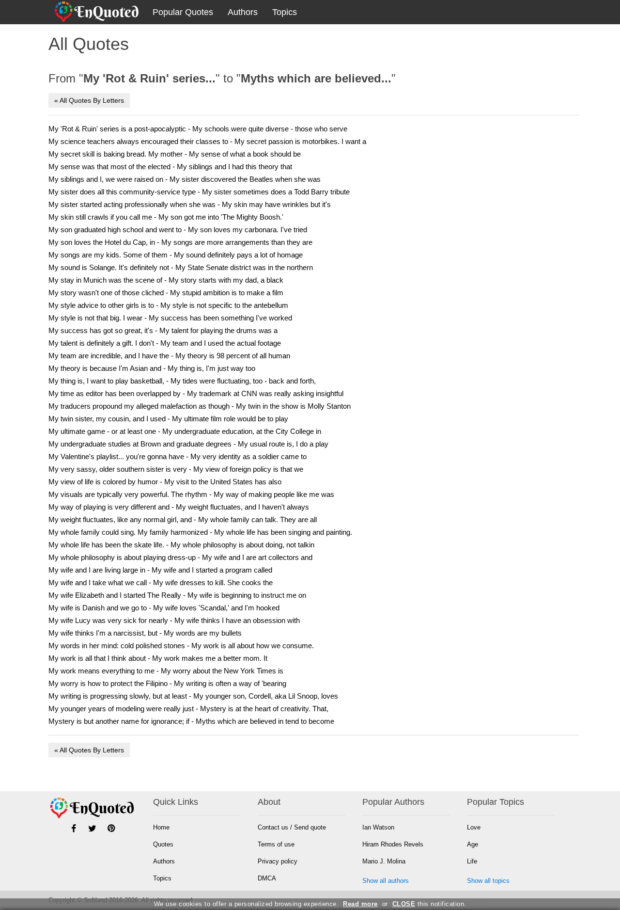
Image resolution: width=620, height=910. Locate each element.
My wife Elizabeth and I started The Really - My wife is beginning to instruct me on (177, 595)
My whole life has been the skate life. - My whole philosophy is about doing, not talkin (181, 545)
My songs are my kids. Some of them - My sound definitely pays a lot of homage (175, 255)
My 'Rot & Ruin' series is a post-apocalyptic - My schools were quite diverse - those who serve (197, 129)
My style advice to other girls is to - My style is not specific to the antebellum (168, 305)
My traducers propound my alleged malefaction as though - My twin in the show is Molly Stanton (199, 406)
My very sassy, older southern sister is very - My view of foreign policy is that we (175, 469)
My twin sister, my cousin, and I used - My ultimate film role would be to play (168, 419)
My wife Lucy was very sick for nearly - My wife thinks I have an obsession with (174, 620)
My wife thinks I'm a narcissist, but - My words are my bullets (145, 633)
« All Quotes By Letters (89, 100)
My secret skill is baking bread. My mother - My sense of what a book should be (174, 154)
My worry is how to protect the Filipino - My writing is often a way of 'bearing (167, 683)
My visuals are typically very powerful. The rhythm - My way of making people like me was (191, 494)
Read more (360, 904)
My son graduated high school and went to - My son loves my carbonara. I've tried (177, 229)
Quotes (163, 844)
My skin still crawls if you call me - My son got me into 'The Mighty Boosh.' (165, 217)
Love (473, 827)
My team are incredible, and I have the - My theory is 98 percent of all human (169, 355)
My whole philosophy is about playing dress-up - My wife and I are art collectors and (180, 557)
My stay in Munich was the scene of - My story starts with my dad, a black (165, 280)
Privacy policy (277, 861)
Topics (284, 12)
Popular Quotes (183, 12)
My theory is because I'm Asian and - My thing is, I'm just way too (151, 368)
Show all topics (488, 880)
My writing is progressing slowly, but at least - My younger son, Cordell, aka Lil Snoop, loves (193, 696)
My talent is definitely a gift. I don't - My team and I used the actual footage (164, 343)
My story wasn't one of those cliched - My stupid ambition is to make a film (165, 292)
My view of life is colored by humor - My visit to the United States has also (164, 482)
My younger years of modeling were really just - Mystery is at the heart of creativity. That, (188, 708)
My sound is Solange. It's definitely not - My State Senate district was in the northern (180, 267)
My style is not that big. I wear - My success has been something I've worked (170, 318)
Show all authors (385, 880)
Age (472, 844)
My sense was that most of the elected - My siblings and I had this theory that (170, 166)
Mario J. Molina (383, 861)
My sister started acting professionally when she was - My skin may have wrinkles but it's (189, 204)
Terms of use (276, 844)
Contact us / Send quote (292, 827)
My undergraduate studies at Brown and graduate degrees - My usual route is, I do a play (188, 444)
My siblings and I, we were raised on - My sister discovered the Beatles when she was (184, 179)
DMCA (267, 878)
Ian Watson (378, 827)
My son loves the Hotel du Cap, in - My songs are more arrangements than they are (180, 242)
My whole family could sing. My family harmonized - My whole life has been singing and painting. (200, 532)
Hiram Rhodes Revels (392, 844)
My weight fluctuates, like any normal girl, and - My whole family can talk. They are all (182, 519)
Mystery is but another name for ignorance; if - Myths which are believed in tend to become (191, 721)
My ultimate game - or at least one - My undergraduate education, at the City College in (184, 431)
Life (472, 861)
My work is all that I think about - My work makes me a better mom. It (157, 658)
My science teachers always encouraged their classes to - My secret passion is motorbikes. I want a (207, 141)
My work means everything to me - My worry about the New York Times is (165, 671)
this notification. (429, 904)
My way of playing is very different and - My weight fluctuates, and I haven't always (178, 507)
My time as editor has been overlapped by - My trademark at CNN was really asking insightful (195, 393)
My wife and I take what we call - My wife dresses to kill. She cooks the (160, 582)
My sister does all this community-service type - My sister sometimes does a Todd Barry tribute (199, 192)
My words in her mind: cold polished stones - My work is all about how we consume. (181, 645)
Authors (243, 12)
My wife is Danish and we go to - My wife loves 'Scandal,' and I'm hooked (163, 608)
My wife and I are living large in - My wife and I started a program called (160, 570)
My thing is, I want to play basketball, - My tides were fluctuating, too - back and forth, (182, 381)
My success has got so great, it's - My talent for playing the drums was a (163, 330)
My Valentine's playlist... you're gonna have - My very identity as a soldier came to (177, 456)
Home (161, 827)
